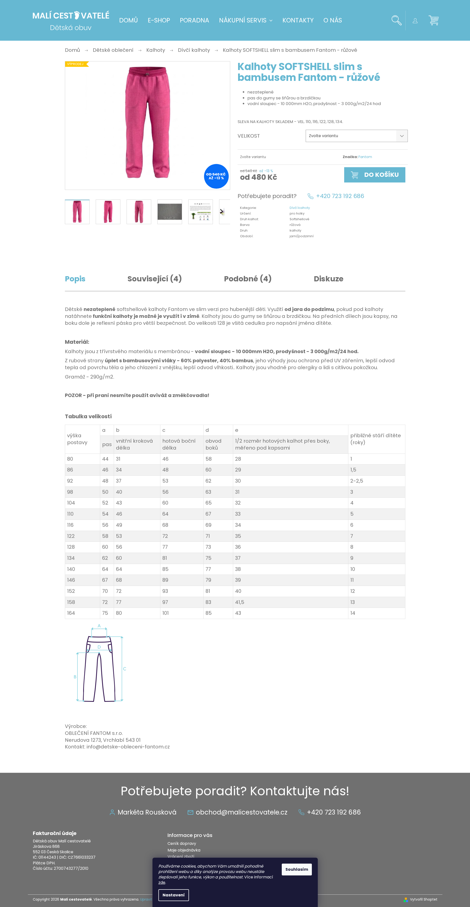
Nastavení (174, 895)
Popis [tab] (75, 279)
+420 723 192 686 (340, 196)
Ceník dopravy (182, 843)
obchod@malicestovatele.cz (241, 812)
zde (161, 882)
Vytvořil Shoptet (423, 899)
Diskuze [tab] (328, 279)
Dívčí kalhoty (300, 207)
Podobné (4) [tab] (248, 279)
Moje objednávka (184, 850)
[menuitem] (128, 20)
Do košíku (381, 174)
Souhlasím (296, 869)
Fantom (365, 156)
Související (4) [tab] (155, 279)
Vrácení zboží (181, 856)
